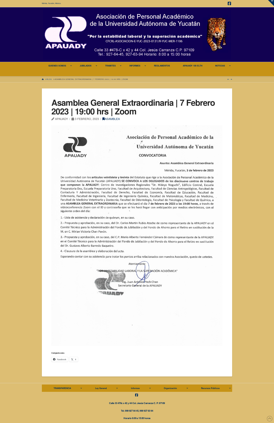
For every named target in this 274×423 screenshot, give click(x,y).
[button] (271, 3)
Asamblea (112, 119)
